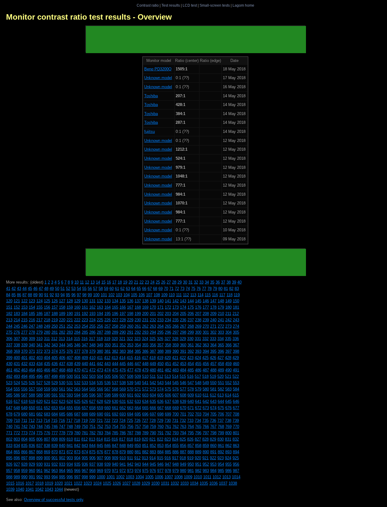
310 (39, 338)
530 (62, 382)
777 (54, 433)
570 (130, 389)
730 (167, 420)
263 (153, 326)
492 (9, 376)
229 (130, 320)
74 (188, 288)
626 (85, 401)
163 (100, 307)
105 (134, 295)
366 (228, 345)
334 (220, 338)
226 (107, 320)
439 (77, 363)
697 (153, 414)
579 (198, 389)
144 (190, 301)
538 (122, 382)
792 (168, 433)
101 (104, 295)
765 (198, 426)
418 (152, 357)
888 (190, 452)
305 (236, 332)
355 (145, 345)
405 (54, 357)
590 (47, 395)
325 (152, 338)
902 (62, 458)
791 (160, 433)
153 (24, 307)
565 (92, 389)
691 (107, 414)
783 (100, 433)
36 (218, 282)
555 (17, 389)
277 (24, 332)
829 (213, 439)
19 (125, 282)
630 (115, 401)
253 (77, 326)
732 (183, 420)
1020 (58, 483)
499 (62, 376)
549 (206, 382)
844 (92, 445)
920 (198, 458)
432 (24, 363)
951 (198, 464)
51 (62, 288)
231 (145, 320)
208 (206, 313)
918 (183, 458)
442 (100, 363)
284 (77, 332)
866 (24, 452)
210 (221, 313)
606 (168, 395)
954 (221, 464)
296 (168, 332)
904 (77, 458)
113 (193, 295)
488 (213, 370)
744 (39, 426)
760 (160, 426)
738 (228, 420)
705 (213, 414)
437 (62, 363)
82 (231, 288)
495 (32, 376)
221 (70, 320)
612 (213, 395)
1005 (149, 477)
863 (236, 445)
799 (221, 433)
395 (213, 351)
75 (193, 288)
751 (92, 426)
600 (122, 395)
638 (175, 401)
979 (175, 470)
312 (54, 338)
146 (206, 301)
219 (54, 320)
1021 (68, 483)
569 (122, 389)
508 (130, 376)
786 (122, 433)
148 (221, 301)
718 (77, 420)
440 (85, 363)
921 (205, 458)
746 (54, 426)
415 (130, 357)
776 (47, 433)
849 (130, 445)
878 (115, 452)
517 (198, 376)
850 (138, 445)
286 (92, 332)
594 (77, 395)
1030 (155, 483)
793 (175, 433)
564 (85, 389)
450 (160, 363)
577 (183, 389)
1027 (126, 483)
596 (92, 395)
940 (115, 464)
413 (115, 357)
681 (32, 414)
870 (54, 452)
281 (54, 332)
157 (54, 307)
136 (130, 301)
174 (183, 307)
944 (145, 464)
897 (24, 458)
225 (100, 320)
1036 (213, 483)
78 (209, 288)
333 (213, 338)
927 (17, 464)
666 (153, 408)
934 (70, 464)
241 (221, 320)
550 (213, 382)
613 (220, 395)
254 (85, 326)
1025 (107, 483)
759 (153, 426)
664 (138, 408)
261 (138, 326)
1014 (236, 477)
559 (47, 389)
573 (153, 389)
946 (160, 464)
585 (9, 395)
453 (183, 363)
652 (47, 408)
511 (153, 376)
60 (111, 288)
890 (206, 452)
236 (183, 320)
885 (168, 452)
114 (200, 295)
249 (47, 326)
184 (24, 313)
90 (41, 295)
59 (106, 288)
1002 (120, 477)
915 (160, 458)
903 (70, 458)
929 (32, 464)
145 (198, 301)
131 (92, 301)
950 (190, 464)
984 (213, 470)
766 (206, 426)
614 (228, 395)
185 (32, 313)
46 (35, 288)
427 (220, 357)
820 (145, 439)
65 (139, 288)
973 (130, 470)
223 (85, 320)
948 (175, 464)
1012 (217, 477)
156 (47, 307)
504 (100, 376)
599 (115, 395)
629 (107, 401)
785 (115, 433)
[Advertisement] (196, 39)
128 (70, 301)
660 (107, 408)
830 (220, 439)
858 (198, 445)
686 (70, 414)
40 (239, 282)
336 (236, 338)
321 (122, 338)
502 (85, 376)
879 (122, 452)
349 (100, 345)
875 (92, 452)
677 (236, 408)
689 (92, 414)
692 (115, 414)
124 (39, 301)
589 (39, 395)
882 (145, 452)
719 (84, 420)
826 (190, 439)
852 (153, 445)
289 (115, 332)
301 (206, 332)
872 (70, 452)
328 (175, 338)
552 (228, 382)
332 (205, 338)
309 (32, 338)
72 (177, 288)
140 (160, 301)
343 (54, 345)
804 (24, 439)
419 (160, 357)
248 (39, 326)
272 (221, 326)
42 (13, 288)
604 (153, 395)
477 (130, 370)
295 (160, 332)
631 (122, 401)
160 (77, 307)
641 (198, 401)
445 (122, 363)
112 (186, 295)
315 (77, 338)
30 (185, 282)
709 (9, 420)
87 (24, 295)
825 (183, 439)
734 (198, 420)
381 (107, 351)
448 (145, 363)
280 (47, 332)
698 (160, 414)
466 (47, 370)
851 (145, 445)
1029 (145, 483)
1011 (207, 477)
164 (107, 307)
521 (228, 376)
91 (46, 295)
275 (9, 332)
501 (77, 376)
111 (179, 295)
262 (145, 326)
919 (190, 458)
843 (85, 445)
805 (32, 439)
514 (175, 376)
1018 (39, 483)
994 (54, 477)
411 (100, 357)
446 (130, 363)
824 (175, 439)
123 (32, 301)
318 (99, 338)
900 (47, 458)
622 (54, 401)
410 (92, 357)
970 (107, 470)
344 (62, 345)
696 (145, 414)
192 (85, 313)
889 (198, 452)
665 (145, 408)
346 (77, 345)
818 (130, 439)
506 (115, 376)
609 (190, 395)
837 (39, 445)
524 (17, 382)
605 (160, 395)
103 (119, 295)
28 (174, 282)
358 (168, 345)
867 (32, 452)
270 (206, 326)
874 (85, 452)
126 (54, 301)
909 (115, 458)
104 (126, 295)
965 (70, 470)
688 (85, 414)
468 (62, 370)
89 (35, 295)
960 (32, 470)
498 (54, 376)
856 (183, 445)
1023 (87, 483)
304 (228, 332)
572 (145, 389)
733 (190, 420)
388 (160, 351)
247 (32, 326)
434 (39, 363)
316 (84, 338)
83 (237, 288)
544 (168, 382)
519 (213, 376)
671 (190, 408)
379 (92, 351)
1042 (39, 489)
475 (115, 370)
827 (198, 439)
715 (54, 420)
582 (221, 389)
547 (190, 382)
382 (115, 351)
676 (228, 408)
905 (85, 458)
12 (87, 282)
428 (228, 357)
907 (100, 458)
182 (9, 313)
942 (130, 464)
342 (47, 345)
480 (153, 370)
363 (206, 345)
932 (54, 464)
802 (9, 439)
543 (160, 382)
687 (77, 414)
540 (138, 382)
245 (17, 326)
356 (153, 345)
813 (92, 439)
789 (145, 433)
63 (128, 288)
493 (17, 376)
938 (100, 464)
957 (9, 470)
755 (122, 426)
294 (153, 332)
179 (221, 307)
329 (183, 338)
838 (47, 445)
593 (70, 395)
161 (85, 307)
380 (100, 351)
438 (70, 363)
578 (190, 389)
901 (54, 458)
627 (92, 401)
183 (17, 313)
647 (9, 408)
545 (175, 382)
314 (69, 338)
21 (136, 282)
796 (198, 433)
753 (107, 426)
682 (39, 414)
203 (168, 313)
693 (122, 414)
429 (236, 357)
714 (47, 420)
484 (183, 370)
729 (160, 420)
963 (54, 470)
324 (145, 338)
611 (206, 395)
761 (168, 426)
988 (9, 477)
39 (234, 282)
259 (122, 326)
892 (221, 452)
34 (207, 282)
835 (24, 445)
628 (100, 401)
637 (168, 401)
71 (171, 288)
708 (236, 414)
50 (57, 288)
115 (208, 295)
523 (9, 382)
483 (175, 370)
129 (77, 301)
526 (32, 382)
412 (107, 357)
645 (228, 401)
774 (32, 433)
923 (220, 458)
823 (167, 439)
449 (153, 363)
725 (130, 420)
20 (130, 282)
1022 (78, 483)
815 (107, 439)
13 (92, 282)
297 (175, 332)
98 (84, 295)
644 (221, 401)
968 (92, 470)
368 (9, 351)
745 (47, 426)
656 (77, 408)
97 (79, 295)
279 (39, 332)
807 (47, 439)
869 (47, 452)
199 (138, 313)
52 (68, 288)
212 (236, 313)
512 (160, 376)
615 (236, 395)
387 (153, 351)
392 (190, 351)
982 (198, 470)
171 (160, 307)
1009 (188, 477)
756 (130, 426)
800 (228, 433)
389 (168, 351)
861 (221, 445)
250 (54, 326)
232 (153, 320)
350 (107, 345)
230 (138, 320)
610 (198, 395)
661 (115, 408)
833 (9, 445)
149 (228, 301)
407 (70, 357)
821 (152, 439)
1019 (49, 483)
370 (24, 351)
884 (160, 452)
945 (153, 464)
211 (228, 313)
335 (228, 338)
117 (222, 295)
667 (160, 408)
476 (122, 370)
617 (17, 401)
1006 (159, 477)
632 (130, 401)
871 (62, 452)
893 (228, 452)
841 (70, 445)
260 (130, 326)
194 (100, 313)
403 (39, 357)
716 (62, 420)
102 (111, 295)
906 (92, 458)
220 (62, 320)
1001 (110, 477)
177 (206, 307)
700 (175, 414)
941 (122, 464)
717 (69, 420)
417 (145, 357)
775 (39, 433)
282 (62, 332)
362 (198, 345)
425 (205, 357)
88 (30, 295)
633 (138, 401)
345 (70, 345)
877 (107, 452)
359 (175, 345)
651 (39, 408)
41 (8, 288)
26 (163, 282)
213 (9, 320)
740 (9, 426)
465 (39, 370)
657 (85, 408)
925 (236, 458)
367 (236, 345)
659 (100, 408)
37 (223, 282)
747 (62, 426)
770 (236, 426)
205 (183, 313)
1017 (29, 483)
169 (145, 307)
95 (68, 295)
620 (39, 401)
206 (190, 313)
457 (213, 363)
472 (92, 370)
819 (137, 439)
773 (24, 433)
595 (85, 395)
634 (145, 401)
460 (236, 363)
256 (100, 326)
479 (145, 370)
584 (236, 389)
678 (9, 414)
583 (228, 389)
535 (100, 382)
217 (39, 320)
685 (62, 414)
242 (228, 320)
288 (107, 332)
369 (17, 351)
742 (24, 426)
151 (9, 307)
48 (46, 288)
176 (198, 307)
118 (229, 295)
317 (92, 338)
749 (77, 426)
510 (145, 376)
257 (107, 326)
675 (221, 408)
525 (24, 382)
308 (24, 338)
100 (96, 295)
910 (122, 458)
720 (92, 420)
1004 (139, 477)
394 (206, 351)
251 (62, 326)
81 (226, 288)
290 (122, 332)
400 (17, 357)
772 (17, 433)
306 (9, 338)
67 (150, 288)
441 (92, 363)
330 (190, 338)
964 (62, 470)
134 (115, 301)
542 (153, 382)
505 (107, 376)
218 (47, 320)
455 (198, 363)
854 (168, 445)
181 (236, 307)
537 (115, 382)
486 (198, 370)
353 (130, 345)
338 (17, 345)
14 (98, 282)
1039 (10, 489)
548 (198, 382)
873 (77, 452)
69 (160, 288)
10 (76, 282)
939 (107, 464)
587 (24, 395)
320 (115, 338)
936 (85, 464)
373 (47, 351)
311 (47, 338)
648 (17, 408)
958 (17, 470)
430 (9, 363)
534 (92, 382)
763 (183, 426)
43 (19, 288)
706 (221, 414)
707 (228, 414)
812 (84, 439)
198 (130, 313)
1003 (130, 477)
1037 (223, 483)
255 (92, 326)
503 (92, 376)
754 (115, 426)
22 (141, 282)
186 (39, 313)
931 (47, 464)
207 (198, 313)
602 (138, 395)
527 (39, 382)
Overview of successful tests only (53, 499)
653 (54, 408)
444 (115, 363)
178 (213, 307)
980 (183, 470)
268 (190, 326)
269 (198, 326)
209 (213, 313)
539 (130, 382)
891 (213, 452)
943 (138, 464)
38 (228, 282)
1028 (136, 483)
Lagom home (243, 5)
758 (145, 426)
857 (190, 445)
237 (190, 320)
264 (160, 326)
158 (62, 307)
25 (158, 282)
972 (122, 470)
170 (153, 307)
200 (145, 313)
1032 (175, 483)
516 (190, 376)
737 (220, 420)
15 (103, 282)
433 (32, 363)
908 (107, 458)
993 (47, 477)
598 (107, 395)
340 (32, 345)
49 (52, 288)
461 (9, 370)
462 (17, 370)
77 (204, 288)
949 (183, 464)
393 (198, 351)
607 (175, 395)
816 (115, 439)
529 (54, 382)
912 (137, 458)
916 (167, 458)
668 (168, 408)
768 (221, 426)
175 (190, 307)
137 (138, 301)
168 (138, 307)
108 (157, 295)
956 (236, 464)
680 (24, 414)
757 (138, 426)
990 (24, 477)
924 (228, 458)
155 (39, 307)
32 (196, 282)
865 (17, 452)
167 (130, 307)
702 (190, 414)
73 (182, 288)
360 (183, 345)
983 (206, 470)
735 (205, 420)
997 (77, 477)
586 (17, 395)
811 (77, 439)
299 (190, 332)
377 (77, 351)
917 (175, 458)
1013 (226, 477)
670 (183, 408)
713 (39, 420)
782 (92, 433)
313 (62, 338)
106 (141, 295)
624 (70, 401)
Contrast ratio (148, 5)
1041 (29, 489)
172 (168, 307)
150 (236, 301)
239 (206, 320)
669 (175, 408)
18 (120, 282)
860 (213, 445)
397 (228, 351)
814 (99, 439)
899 (39, 458)
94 (62, 295)
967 (85, 470)
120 (9, 301)
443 (107, 363)
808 (54, 439)
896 (17, 458)
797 (206, 433)
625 (77, 401)
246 (24, 326)
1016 (20, 483)
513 (167, 376)
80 (220, 288)
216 (32, 320)
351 (115, 345)
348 (92, 345)
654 (62, 408)
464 (32, 370)
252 (70, 326)
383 (122, 351)
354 (138, 345)
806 (39, 439)
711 (24, 420)
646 (236, 401)
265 (168, 326)
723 (115, 420)
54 (79, 288)
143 (183, 301)
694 (130, 414)
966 (77, 470)
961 (39, 470)
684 (54, 414)
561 (62, 389)
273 (228, 326)
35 (212, 282)
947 (168, 464)
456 (206, 363)
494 (24, 376)
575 (168, 389)
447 (138, 363)
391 (183, 351)
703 (198, 414)
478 (138, 370)
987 (236, 470)
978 (168, 470)
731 (175, 420)
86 (19, 295)
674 (213, 408)
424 (198, 357)
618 (24, 401)
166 (122, 307)
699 (168, 414)
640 (190, 401)
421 (175, 357)
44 (24, 288)
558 (39, 389)
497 (47, 376)
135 (122, 301)
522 (236, 376)
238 (198, 320)
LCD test (190, 5)
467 (54, 370)
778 (62, 433)
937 (92, 464)
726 (137, 420)
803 (17, 439)
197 (122, 313)
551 (221, 382)
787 (130, 433)
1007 (168, 477)
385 (138, 351)
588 (32, 395)
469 (70, 370)
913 (145, 458)
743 (32, 426)
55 (84, 288)
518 (205, 376)
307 (17, 338)
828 (205, 439)
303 (221, 332)
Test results (170, 5)
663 (130, 408)
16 (109, 282)
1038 (233, 483)
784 (107, 433)
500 (70, 376)
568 (115, 389)
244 (9, 326)
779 (70, 433)
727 (145, 420)
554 (9, 389)
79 (215, 288)
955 (228, 464)
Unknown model (158, 77)
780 (77, 433)
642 (206, 401)
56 (90, 288)
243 (236, 320)
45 (30, 288)
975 (145, 470)
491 (236, 370)
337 (9, 345)
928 (24, 464)
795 (190, 433)
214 (17, 320)
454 (190, 363)
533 (85, 382)
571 (138, 389)
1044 (58, 489)
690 (100, 414)
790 (153, 433)
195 (107, 313)
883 (153, 452)
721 (99, 420)
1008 (178, 477)
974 (138, 470)
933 (62, 464)
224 (92, 320)
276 (17, 332)
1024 (97, 483)
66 (144, 288)
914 (152, 458)
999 (92, 477)
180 (228, 307)
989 (17, 477)
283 (70, 332)
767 (213, 426)
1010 (198, 477)
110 (172, 295)
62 (122, 288)
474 (107, 370)
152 (17, 307)
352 (122, 345)
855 (175, 445)
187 (47, 313)
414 (122, 357)
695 (138, 414)
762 (175, 426)
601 (130, 395)
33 (201, 282)
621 (47, 401)
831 (228, 439)
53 (73, 288)
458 (221, 363)
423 (190, 357)
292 (138, 332)
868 (39, 452)
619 (32, 401)
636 (160, 401)
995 (62, 477)
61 (117, 288)
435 (47, 363)
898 (32, 458)
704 (206, 414)
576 (175, 389)
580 (206, 389)
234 (168, 320)
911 (130, 458)
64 (133, 288)
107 (149, 295)
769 (228, 426)
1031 (165, 483)
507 (122, 376)
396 (221, 351)
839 (54, 445)
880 (130, 452)
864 (9, 452)
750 (85, 426)
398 (236, 351)
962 (47, 470)
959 (24, 470)
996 (70, 477)
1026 (116, 483)
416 (137, 357)
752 (100, 426)
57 (95, 288)
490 (228, 370)
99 (90, 295)
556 (24, 389)
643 (213, 401)
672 (198, 408)
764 (190, 426)
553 (236, 382)
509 (138, 376)
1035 (204, 483)
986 (228, 470)
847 (115, 445)
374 (54, 351)
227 (115, 320)
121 (17, 301)
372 (39, 351)
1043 (49, 489)
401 (24, 357)
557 (32, 389)
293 (145, 332)
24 (152, 282)
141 (168, 301)
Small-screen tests (215, 5)
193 (92, 313)
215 (24, 320)
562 (70, 389)
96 (73, 295)
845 (100, 445)
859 (206, 445)
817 (122, 439)
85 (13, 295)
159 (70, 307)
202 (160, 313)
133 (107, 301)
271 (213, 326)
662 (122, 408)
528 (47, 382)
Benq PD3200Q (157, 69)
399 (9, 357)
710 (17, 420)
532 (77, 382)
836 (32, 445)
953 (213, 464)
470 (77, 370)
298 (183, 332)
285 (85, 332)
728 (152, 420)
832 (236, 439)
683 (47, 414)
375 (62, 351)
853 (160, 445)
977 (160, 470)
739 (236, 420)
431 (17, 363)
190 (70, 313)
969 (100, 470)
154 (32, 307)
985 (221, 470)
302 (213, 332)
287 (100, 332)
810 (70, 439)
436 (54, 363)
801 (236, 433)
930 (39, 464)
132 (100, 301)
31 (190, 282)
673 (206, 408)
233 (160, 320)
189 (62, 313)
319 (107, 338)
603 (145, 395)
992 (39, 477)
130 (85, 301)
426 (213, 357)
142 (175, 301)
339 (24, 345)
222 (77, 320)
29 (179, 282)
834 (17, 445)
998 (85, 477)
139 (153, 301)
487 (206, 370)
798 (213, 433)
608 (183, 395)
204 (175, 313)
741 (17, 426)
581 (213, 389)
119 (237, 295)
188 (54, 313)
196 (115, 313)
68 (155, 288)
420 (167, 357)
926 (9, 464)
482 (168, 370)
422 (183, 357)
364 (213, 345)
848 (122, 445)
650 (32, 408)
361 (190, 345)
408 (77, 357)
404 (47, 357)
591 (54, 395)
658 (92, 408)
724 (122, 420)
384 (130, 351)
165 (115, 307)
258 (115, 326)
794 (183, 433)
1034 (194, 483)
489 (221, 370)
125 (47, 301)
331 (198, 338)
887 (183, 452)
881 (138, 452)
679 (17, 414)
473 (100, 370)
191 (77, 313)
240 (213, 320)
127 (62, 301)
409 (85, 357)
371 (32, 351)
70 (166, 288)
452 (175, 363)
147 (213, 301)
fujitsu (149, 131)
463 (24, 370)
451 (168, 363)
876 (100, 452)
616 (9, 401)
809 (62, 439)
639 (183, 401)
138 (145, 301)
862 (228, 445)
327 (167, 338)
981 (190, 470)
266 (175, 326)
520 (220, 376)
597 (100, 395)
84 (8, 295)
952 (206, 464)
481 (160, 370)
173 (175, 307)
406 (62, 357)
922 (213, 458)
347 (85, 345)
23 (147, 282)
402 (32, 357)
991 (32, 477)
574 (160, 389)
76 (199, 288)
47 (41, 288)
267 (183, 326)
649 (24, 408)
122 (24, 301)
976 (153, 470)
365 (221, 345)
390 (175, 351)
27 (169, 282)
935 (77, 464)
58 (101, 288)
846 (107, 445)
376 (70, 351)
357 (160, 345)
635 (153, 401)
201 (153, 313)
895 (9, 458)
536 (107, 382)
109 (164, 295)
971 (115, 470)
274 (236, 326)
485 (190, 370)
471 (85, 370)
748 (70, 426)
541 (145, 382)
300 (198, 332)
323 (137, 338)
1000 (101, 477)
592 (62, 395)
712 (31, 420)
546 (183, 382)
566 (100, 389)
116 (215, 295)
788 (138, 433)
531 (70, 382)
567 (107, 389)
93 (57, 295)
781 (85, 433)
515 (183, 376)
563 (77, 389)
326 (160, 338)
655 (70, 408)
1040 (20, 489)
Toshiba (151, 96)
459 (228, 363)
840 (62, 445)
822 (160, 439)
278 (32, 332)
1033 (184, 483)
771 (9, 433)
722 (107, 420)
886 (175, 452)
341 (39, 345)
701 (183, 414)
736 (213, 420)
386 (145, 351)
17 (114, 282)
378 (85, 351)
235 (175, 320)
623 (62, 401)
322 (130, 338)
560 (54, 389)
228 (122, 320)
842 (77, 445)
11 (82, 282)
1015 (10, 483)
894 (236, 452)
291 (130, 332)
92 (52, 295)
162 (92, 307)
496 (39, 376)
